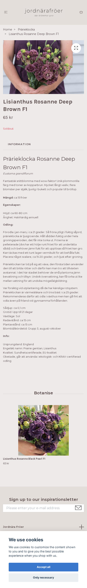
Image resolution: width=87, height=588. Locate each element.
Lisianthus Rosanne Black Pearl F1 (24, 458)
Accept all (43, 567)
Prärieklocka (26, 29)
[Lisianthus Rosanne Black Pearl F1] (43, 430)
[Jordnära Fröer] (43, 12)
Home (7, 29)
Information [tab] (19, 144)
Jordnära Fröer (13, 526)
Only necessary (43, 577)
